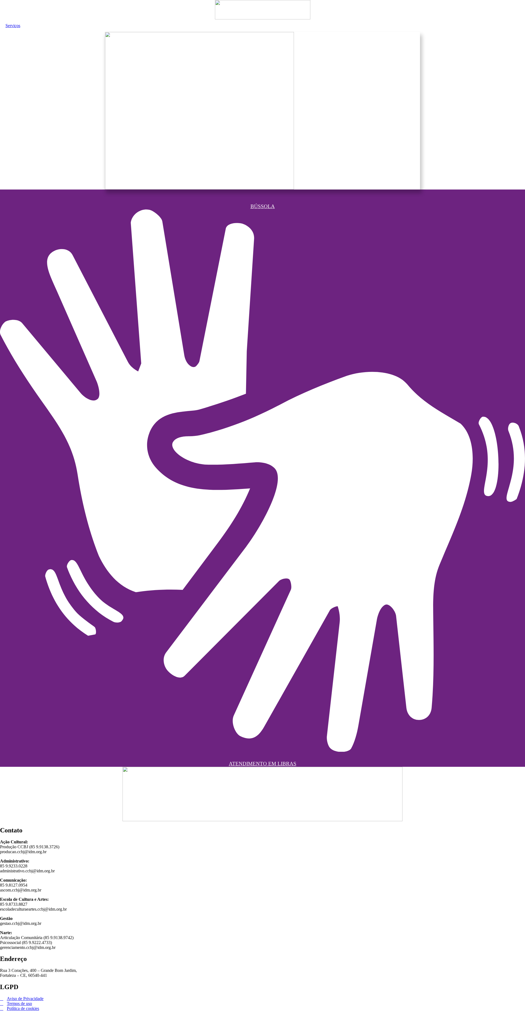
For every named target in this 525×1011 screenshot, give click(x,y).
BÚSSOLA (262, 206)
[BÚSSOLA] (262, 191)
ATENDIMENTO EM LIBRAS (262, 764)
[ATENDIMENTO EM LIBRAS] (262, 746)
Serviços (12, 25)
